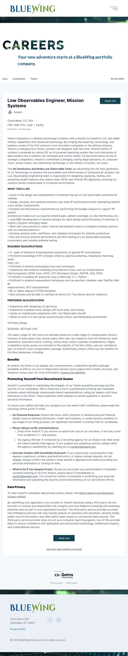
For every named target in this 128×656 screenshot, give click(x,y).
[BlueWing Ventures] (32, 8)
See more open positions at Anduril (64, 549)
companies (18, 78)
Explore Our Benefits (73, 372)
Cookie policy (72, 583)
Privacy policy (57, 583)
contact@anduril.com (83, 446)
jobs (4, 78)
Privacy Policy (17, 628)
